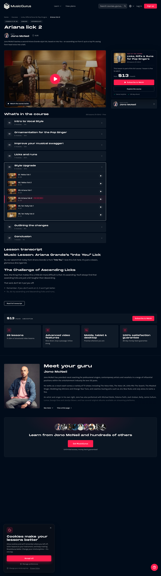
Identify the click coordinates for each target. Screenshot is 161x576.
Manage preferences (30, 564)
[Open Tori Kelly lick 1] (55, 207)
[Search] (125, 6)
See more (47, 408)
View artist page (63, 408)
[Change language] (131, 6)
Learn (56, 6)
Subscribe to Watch (135, 82)
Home (6, 17)
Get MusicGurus (80, 443)
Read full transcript (14, 303)
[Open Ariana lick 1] (55, 191)
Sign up (150, 6)
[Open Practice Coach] (154, 567)
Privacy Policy (35, 568)
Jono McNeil (20, 36)
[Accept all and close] (51, 528)
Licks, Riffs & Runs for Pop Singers (34, 17)
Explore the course (134, 89)
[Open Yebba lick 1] (55, 176)
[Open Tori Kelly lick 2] (55, 215)
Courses (15, 17)
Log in (139, 6)
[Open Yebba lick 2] (55, 184)
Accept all (29, 558)
